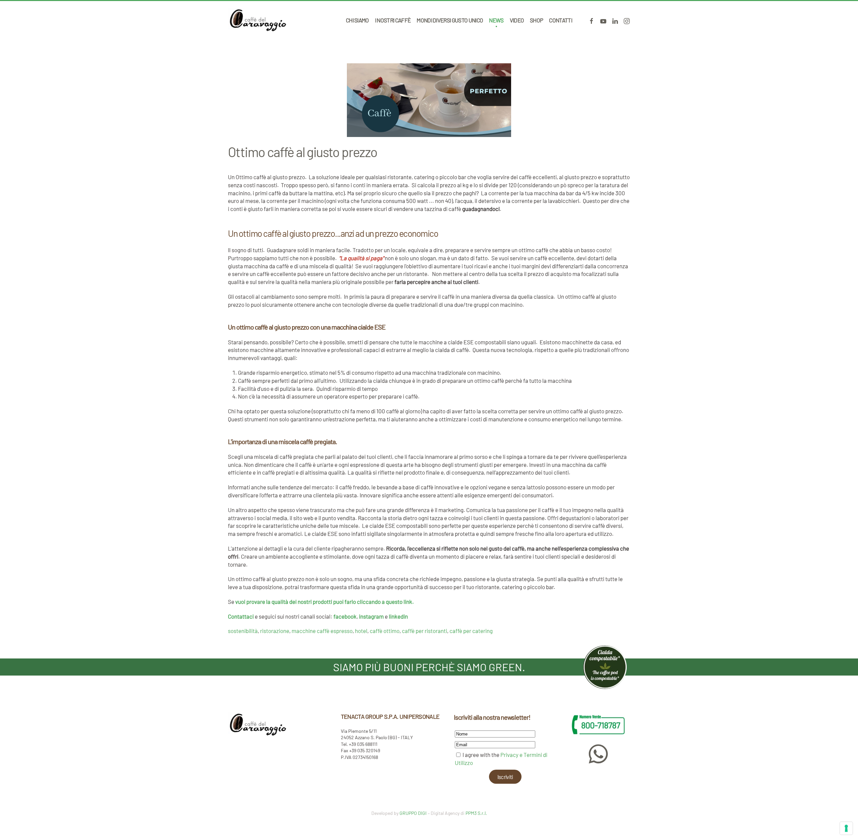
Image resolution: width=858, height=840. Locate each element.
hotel (361, 630)
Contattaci (241, 616)
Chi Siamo (357, 20)
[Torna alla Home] (258, 20)
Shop (536, 20)
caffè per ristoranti (424, 630)
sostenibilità (243, 630)
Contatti (560, 20)
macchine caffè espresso (322, 630)
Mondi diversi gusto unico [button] (450, 20)
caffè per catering (471, 630)
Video (517, 20)
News (496, 20)
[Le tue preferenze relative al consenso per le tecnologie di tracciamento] (846, 828)
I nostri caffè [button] (393, 20)
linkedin (398, 616)
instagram (371, 616)
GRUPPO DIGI (413, 813)
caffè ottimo (385, 630)
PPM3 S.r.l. (476, 813)
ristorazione (274, 630)
